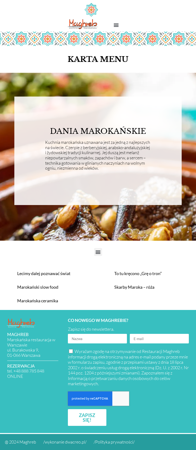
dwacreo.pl (75, 442)
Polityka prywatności (114, 442)
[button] (116, 25)
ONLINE (15, 376)
